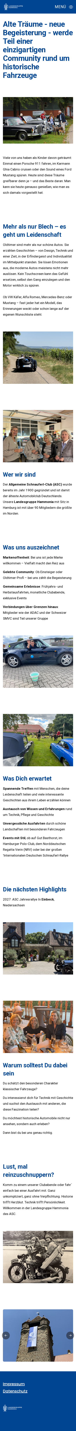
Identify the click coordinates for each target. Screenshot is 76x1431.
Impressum (14, 1384)
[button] (6, 1335)
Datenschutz (15, 1391)
